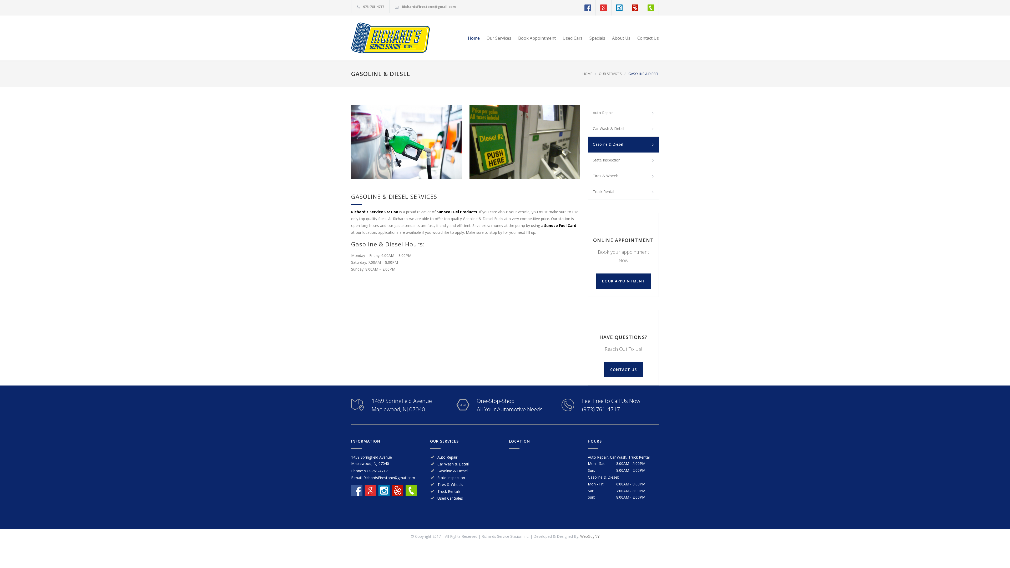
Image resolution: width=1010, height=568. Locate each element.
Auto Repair (603, 112)
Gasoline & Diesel (608, 144)
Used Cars (573, 38)
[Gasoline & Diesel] (406, 142)
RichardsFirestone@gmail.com (429, 6)
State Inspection (606, 160)
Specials (597, 38)
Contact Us (648, 38)
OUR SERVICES (610, 73)
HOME (587, 73)
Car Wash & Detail (608, 128)
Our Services (499, 38)
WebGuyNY (589, 536)
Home (474, 38)
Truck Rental (603, 191)
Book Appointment (537, 38)
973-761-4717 (373, 6)
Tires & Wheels (606, 175)
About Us (621, 38)
